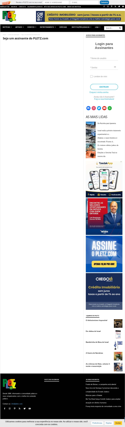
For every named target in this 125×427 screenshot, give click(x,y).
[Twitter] (119, 6)
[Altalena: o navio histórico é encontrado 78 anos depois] (91, 140)
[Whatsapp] (109, 108)
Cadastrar (104, 2)
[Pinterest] (111, 6)
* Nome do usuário (98, 58)
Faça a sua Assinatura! (104, 99)
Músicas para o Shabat (94, 395)
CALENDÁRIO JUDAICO (34, 7)
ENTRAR (104, 87)
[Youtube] (123, 6)
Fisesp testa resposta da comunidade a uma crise (103, 406)
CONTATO (22, 7)
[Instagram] (107, 6)
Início (4, 34)
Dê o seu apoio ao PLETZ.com (55, 7)
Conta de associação (13, 34)
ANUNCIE (14, 7)
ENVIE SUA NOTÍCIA (74, 7)
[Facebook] (104, 6)
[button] (62, 2)
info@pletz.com (16, 404)
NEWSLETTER (4, 7)
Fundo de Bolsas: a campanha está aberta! (101, 384)
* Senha (93, 68)
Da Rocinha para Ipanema (107, 123)
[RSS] (115, 6)
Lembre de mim (100, 76)
